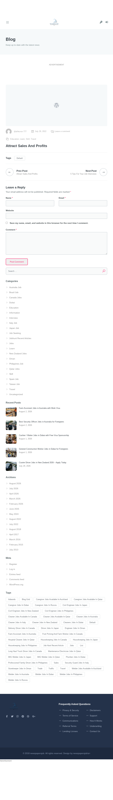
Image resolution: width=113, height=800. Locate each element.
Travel (33, 139)
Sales (56, 663)
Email (62, 198)
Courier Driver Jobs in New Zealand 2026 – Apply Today (42, 462)
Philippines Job (16, 364)
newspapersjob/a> (81, 753)
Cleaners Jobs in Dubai (73, 622)
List (81, 645)
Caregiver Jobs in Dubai (18, 605)
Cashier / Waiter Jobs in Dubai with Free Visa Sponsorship (44, 435)
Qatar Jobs (14, 369)
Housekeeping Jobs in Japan (85, 640)
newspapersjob (37, 753)
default (20, 158)
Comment (11, 229)
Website (10, 210)
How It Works (96, 721)
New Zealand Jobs (18, 353)
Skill (28, 139)
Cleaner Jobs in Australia (87, 617)
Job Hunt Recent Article (53, 645)
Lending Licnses (70, 731)
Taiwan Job (14, 384)
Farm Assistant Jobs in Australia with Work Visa (39, 408)
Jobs (11, 343)
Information (14, 313)
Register (13, 564)
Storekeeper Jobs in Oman (19, 668)
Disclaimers (95, 710)
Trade (40, 668)
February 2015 (16, 544)
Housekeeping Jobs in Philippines (22, 645)
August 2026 (15, 483)
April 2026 (14, 493)
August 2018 (15, 529)
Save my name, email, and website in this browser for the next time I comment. (49, 223)
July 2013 (13, 549)
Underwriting (96, 726)
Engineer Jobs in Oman (75, 628)
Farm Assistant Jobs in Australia (22, 634)
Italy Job (13, 323)
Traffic (51, 668)
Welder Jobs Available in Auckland (86, 668)
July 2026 (13, 488)
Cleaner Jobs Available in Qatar (56, 617)
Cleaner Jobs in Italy (17, 622)
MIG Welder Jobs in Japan (19, 657)
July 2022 (13, 524)
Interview (13, 318)
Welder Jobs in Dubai (44, 674)
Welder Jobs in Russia (18, 680)
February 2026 (16, 504)
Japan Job (14, 328)
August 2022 (15, 519)
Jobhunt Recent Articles (20, 338)
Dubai (12, 302)
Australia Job (15, 287)
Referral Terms (69, 726)
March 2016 (14, 539)
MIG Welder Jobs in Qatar (48, 657)
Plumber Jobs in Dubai (75, 657)
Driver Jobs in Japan (50, 628)
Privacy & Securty (71, 710)
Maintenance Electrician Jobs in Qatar (64, 651)
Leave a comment (62, 131)
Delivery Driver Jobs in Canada (21, 628)
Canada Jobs (15, 297)
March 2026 (14, 498)
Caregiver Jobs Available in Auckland (52, 599)
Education (14, 139)
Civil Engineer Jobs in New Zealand (23, 611)
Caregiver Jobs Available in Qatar (88, 599)
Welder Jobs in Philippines (71, 674)
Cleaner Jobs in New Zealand (44, 622)
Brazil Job (13, 292)
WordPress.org (16, 584)
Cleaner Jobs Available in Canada (22, 617)
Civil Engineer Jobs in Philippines (59, 611)
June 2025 (14, 509)
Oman (12, 359)
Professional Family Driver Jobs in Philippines (28, 663)
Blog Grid (26, 599)
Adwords (12, 599)
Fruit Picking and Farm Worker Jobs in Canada (62, 634)
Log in (12, 569)
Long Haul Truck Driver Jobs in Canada (25, 651)
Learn (22, 139)
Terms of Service (70, 715)
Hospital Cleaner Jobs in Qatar (21, 640)
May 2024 (14, 514)
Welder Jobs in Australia (18, 674)
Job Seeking (15, 333)
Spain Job (14, 379)
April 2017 (14, 534)
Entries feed (14, 574)
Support (93, 715)
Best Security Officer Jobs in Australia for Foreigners (41, 422)
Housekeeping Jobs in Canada (54, 640)
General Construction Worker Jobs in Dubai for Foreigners (43, 449)
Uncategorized (16, 394)
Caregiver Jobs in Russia (45, 605)
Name (9, 198)
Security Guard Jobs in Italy (77, 663)
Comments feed (16, 579)
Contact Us (95, 731)
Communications (70, 721)
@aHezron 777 (20, 131)
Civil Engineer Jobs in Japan (75, 605)
